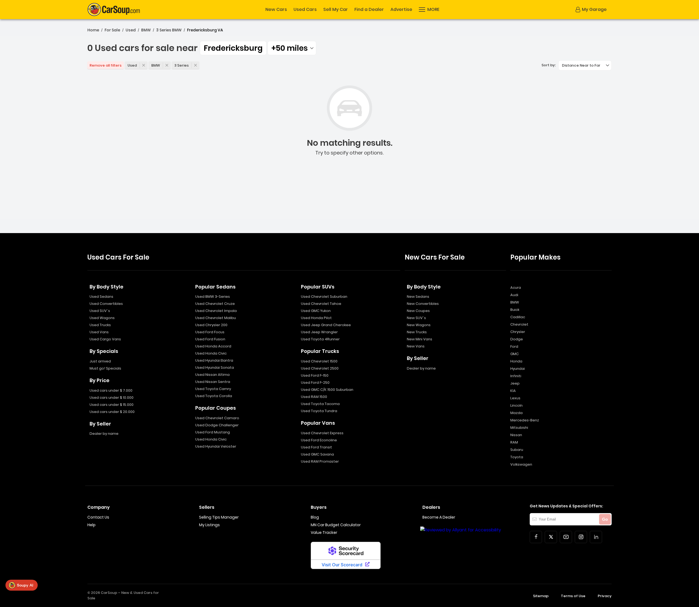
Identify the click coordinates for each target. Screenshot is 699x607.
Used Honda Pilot (316, 317)
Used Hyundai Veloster (215, 446)
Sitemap (541, 596)
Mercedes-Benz (524, 420)
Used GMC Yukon (316, 310)
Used (131, 30)
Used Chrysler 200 (211, 325)
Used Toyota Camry (213, 388)
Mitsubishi (519, 427)
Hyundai (517, 368)
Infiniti (515, 376)
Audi (514, 294)
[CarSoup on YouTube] (566, 537)
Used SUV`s (100, 310)
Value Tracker (324, 532)
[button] (429, 9)
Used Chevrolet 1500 (319, 361)
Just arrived (100, 361)
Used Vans (99, 332)
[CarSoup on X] (551, 537)
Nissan (516, 435)
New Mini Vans (419, 339)
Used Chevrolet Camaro (217, 418)
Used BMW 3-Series (212, 296)
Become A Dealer (438, 517)
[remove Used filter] (143, 65)
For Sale (112, 30)
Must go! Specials (105, 368)
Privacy (605, 596)
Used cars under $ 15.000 (112, 404)
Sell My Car (335, 10)
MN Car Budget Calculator (336, 525)
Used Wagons (102, 317)
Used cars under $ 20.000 (112, 411)
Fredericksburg (233, 48)
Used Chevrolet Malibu (215, 317)
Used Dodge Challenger (217, 425)
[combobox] (292, 48)
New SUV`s (416, 317)
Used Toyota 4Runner (320, 339)
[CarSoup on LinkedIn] (596, 537)
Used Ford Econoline (319, 440)
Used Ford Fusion (210, 339)
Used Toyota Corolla (213, 395)
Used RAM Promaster (320, 461)
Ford (514, 346)
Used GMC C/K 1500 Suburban (327, 389)
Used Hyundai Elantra (214, 360)
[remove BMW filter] (167, 65)
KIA (513, 390)
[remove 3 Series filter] (195, 65)
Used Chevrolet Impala (216, 310)
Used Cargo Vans (105, 339)
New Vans (416, 346)
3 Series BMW (169, 30)
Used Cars (305, 10)
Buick (514, 309)
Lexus (515, 398)
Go (605, 519)
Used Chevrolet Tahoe (321, 303)
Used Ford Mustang (212, 432)
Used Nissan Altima (212, 374)
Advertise (401, 10)
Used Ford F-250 (315, 382)
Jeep (515, 383)
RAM (514, 442)
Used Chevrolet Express (322, 433)
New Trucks (417, 332)
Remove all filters (106, 65)
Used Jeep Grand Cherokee (326, 325)
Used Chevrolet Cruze (215, 303)
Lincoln (516, 405)
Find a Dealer (369, 10)
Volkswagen (521, 464)
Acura (515, 287)
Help (91, 525)
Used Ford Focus (209, 332)
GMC (514, 353)
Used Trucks (100, 325)
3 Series (181, 65)
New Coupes (418, 310)
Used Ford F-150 (314, 375)
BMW (146, 30)
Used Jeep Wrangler (319, 332)
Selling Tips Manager (219, 517)
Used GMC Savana (317, 454)
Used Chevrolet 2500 (320, 368)
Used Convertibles (106, 303)
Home (93, 30)
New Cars (276, 10)
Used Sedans (101, 296)
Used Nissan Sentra (212, 381)
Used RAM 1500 (314, 396)
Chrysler (517, 331)
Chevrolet (519, 324)
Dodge (516, 339)
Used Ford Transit (316, 447)
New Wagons (419, 325)
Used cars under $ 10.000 (112, 397)
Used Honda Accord (213, 346)
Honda (516, 361)
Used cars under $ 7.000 (111, 390)
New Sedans (418, 296)
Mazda (516, 412)
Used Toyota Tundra (319, 410)
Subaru (516, 449)
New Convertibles (423, 303)
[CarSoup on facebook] (536, 537)
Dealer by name (104, 433)
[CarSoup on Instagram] (581, 537)
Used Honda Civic (211, 353)
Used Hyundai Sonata (214, 367)
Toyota (516, 457)
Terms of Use (573, 596)
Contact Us (98, 517)
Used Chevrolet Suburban (324, 296)
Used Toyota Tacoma (320, 403)
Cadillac (517, 317)
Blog (315, 517)
